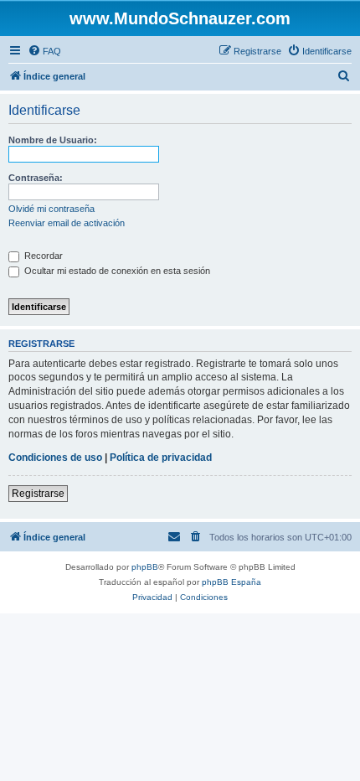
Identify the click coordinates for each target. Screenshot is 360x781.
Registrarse (38, 493)
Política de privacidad (161, 457)
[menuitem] (44, 51)
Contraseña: (35, 178)
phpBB (144, 567)
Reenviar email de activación (66, 223)
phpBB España (231, 582)
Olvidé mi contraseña (51, 209)
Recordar (42, 256)
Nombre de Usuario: (52, 140)
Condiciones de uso (55, 457)
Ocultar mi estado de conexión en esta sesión (116, 271)
